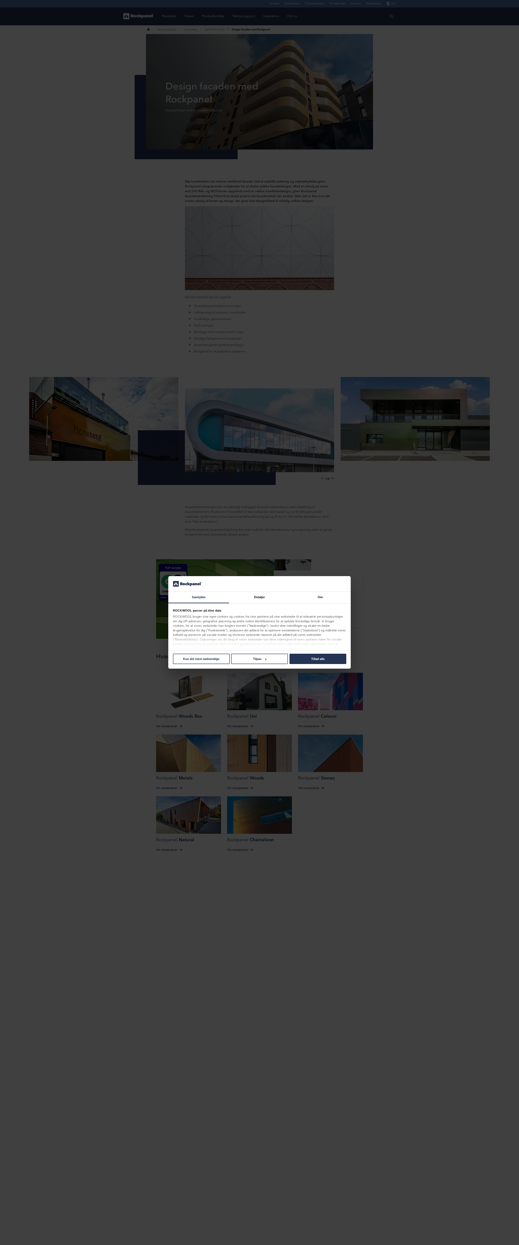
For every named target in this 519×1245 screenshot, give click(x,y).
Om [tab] (320, 597)
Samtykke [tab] (199, 597)
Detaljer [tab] (259, 597)
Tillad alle (318, 659)
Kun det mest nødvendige (201, 659)
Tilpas (257, 659)
